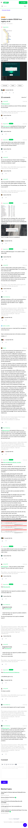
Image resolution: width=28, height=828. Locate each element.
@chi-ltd (5, 462)
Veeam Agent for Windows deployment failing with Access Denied (13, 793)
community (5, 85)
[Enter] (2, 6)
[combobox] (14, 6)
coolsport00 (5, 101)
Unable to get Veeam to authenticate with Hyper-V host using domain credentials (14, 810)
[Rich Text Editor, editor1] (14, 772)
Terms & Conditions (8, 822)
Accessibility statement (19, 822)
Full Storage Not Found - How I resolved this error (11, 806)
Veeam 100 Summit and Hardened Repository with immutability (11, 801)
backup (20, 85)
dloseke (4, 348)
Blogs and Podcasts (5, 795)
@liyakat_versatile (16, 462)
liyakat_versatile (6, 326)
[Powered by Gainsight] (14, 819)
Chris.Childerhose (6, 297)
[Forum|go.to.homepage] (6, 2)
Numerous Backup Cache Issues (8, 797)
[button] (1, 3)
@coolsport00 (7, 126)
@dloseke (10, 462)
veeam (12, 85)
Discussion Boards (6, 10)
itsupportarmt (5, 27)
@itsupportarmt (5, 104)
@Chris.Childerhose (14, 672)
